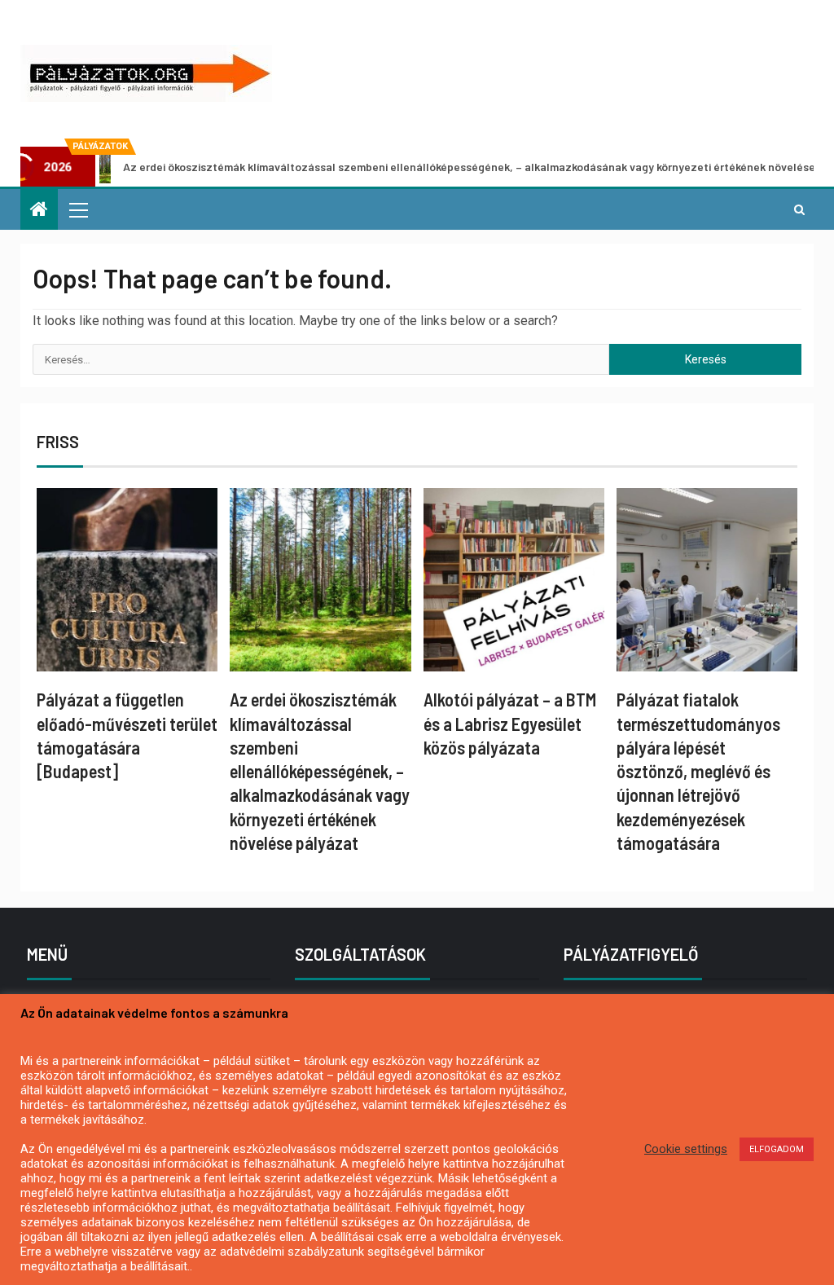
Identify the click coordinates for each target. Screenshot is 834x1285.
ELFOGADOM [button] (776, 1149)
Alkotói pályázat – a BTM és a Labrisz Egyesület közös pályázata (510, 723)
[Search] (799, 209)
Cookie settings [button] (685, 1149)
